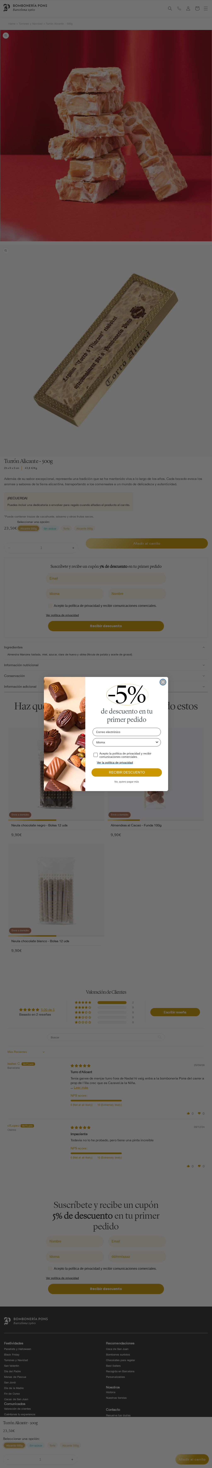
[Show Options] (157, 742)
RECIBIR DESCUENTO (127, 772)
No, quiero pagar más (126, 781)
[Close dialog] (163, 682)
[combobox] (125, 742)
